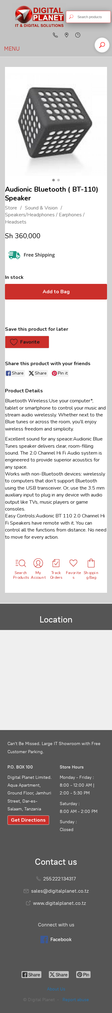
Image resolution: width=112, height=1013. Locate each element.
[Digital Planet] (39, 16)
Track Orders (56, 575)
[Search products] (71, 17)
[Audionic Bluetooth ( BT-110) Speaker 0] (56, 124)
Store (11, 207)
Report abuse (76, 999)
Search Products (21, 575)
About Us (56, 989)
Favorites (73, 575)
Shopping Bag (91, 575)
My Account (38, 575)
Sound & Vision (41, 207)
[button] (27, 342)
